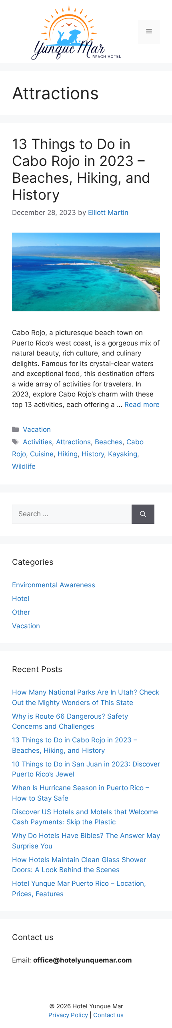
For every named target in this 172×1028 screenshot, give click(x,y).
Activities (37, 442)
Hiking (68, 454)
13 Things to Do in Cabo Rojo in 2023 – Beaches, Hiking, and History (81, 169)
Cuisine (42, 454)
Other (21, 612)
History (93, 454)
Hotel (20, 599)
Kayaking (122, 454)
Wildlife (24, 466)
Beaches (108, 442)
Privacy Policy (68, 1015)
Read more (142, 405)
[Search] (143, 514)
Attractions (73, 442)
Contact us (108, 1015)
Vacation (37, 429)
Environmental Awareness (53, 585)
